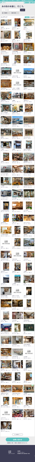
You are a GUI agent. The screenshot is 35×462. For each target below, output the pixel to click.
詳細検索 (5, 12)
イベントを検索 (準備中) (32, 17)
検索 (23, 10)
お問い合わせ (17, 439)
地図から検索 (14, 12)
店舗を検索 (27, 17)
